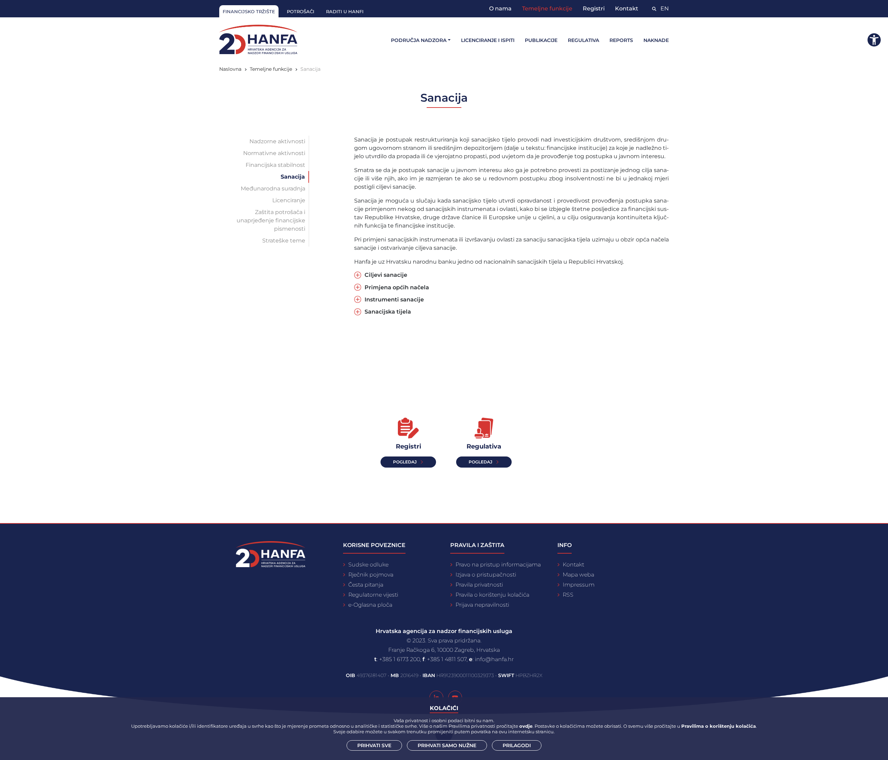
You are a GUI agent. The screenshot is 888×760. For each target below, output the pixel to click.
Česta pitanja (365, 584)
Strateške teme (283, 240)
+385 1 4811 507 (447, 659)
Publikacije (541, 40)
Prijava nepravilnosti (482, 604)
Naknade (656, 40)
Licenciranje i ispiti (487, 40)
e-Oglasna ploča (370, 604)
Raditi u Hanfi (345, 11)
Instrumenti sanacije (394, 299)
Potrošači (300, 11)
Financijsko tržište (249, 11)
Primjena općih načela (397, 287)
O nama (500, 8)
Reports (621, 40)
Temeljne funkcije (547, 8)
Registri (594, 8)
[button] (874, 40)
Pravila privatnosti (479, 584)
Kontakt (626, 8)
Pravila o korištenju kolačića (492, 594)
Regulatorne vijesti (373, 594)
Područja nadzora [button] (418, 40)
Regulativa (583, 40)
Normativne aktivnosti (274, 153)
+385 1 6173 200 (399, 659)
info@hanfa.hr (494, 659)
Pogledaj (480, 461)
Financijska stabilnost (275, 165)
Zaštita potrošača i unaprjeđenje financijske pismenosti (271, 220)
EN (664, 8)
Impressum (579, 584)
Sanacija (293, 176)
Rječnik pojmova (370, 574)
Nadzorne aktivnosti (277, 141)
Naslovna (230, 69)
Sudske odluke (368, 564)
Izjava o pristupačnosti (485, 574)
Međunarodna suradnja (273, 188)
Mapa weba (578, 574)
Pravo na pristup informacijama (498, 564)
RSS (568, 594)
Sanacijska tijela (388, 311)
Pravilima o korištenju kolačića (718, 726)
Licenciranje (288, 200)
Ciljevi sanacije (386, 275)
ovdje (525, 726)
